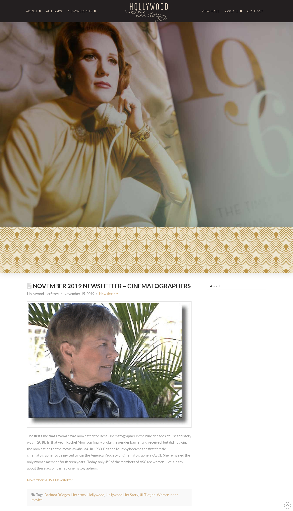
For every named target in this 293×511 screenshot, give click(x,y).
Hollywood (95, 494)
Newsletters (109, 293)
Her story (78, 494)
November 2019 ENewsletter (50, 480)
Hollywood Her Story (122, 494)
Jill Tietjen (147, 494)
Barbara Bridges (57, 494)
